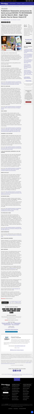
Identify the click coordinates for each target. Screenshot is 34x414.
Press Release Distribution (16, 388)
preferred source (18, 302)
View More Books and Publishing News (11, 331)
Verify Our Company (26, 391)
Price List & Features (15, 393)
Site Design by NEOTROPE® (22, 408)
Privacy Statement (16, 408)
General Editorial (7, 324)
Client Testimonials (25, 393)
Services (18, 3)
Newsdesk (2, 0)
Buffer (18, 310)
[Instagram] (30, 0)
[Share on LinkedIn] (7, 22)
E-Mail (12, 312)
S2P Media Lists (14, 394)
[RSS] (32, 0)
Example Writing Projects (15, 391)
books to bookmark (11, 327)
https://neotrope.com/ (16, 288)
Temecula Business (15, 324)
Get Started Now (6, 392)
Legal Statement (10, 408)
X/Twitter (18, 347)
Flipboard (13, 310)
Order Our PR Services (15, 399)
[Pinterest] (28, 0)
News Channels (12, 3)
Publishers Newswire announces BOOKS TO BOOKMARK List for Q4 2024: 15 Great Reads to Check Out (27, 66)
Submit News (14, 0)
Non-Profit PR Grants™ (26, 396)
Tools (23, 3)
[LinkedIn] (29, 0)
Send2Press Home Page (26, 386)
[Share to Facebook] (2, 22)
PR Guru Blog (25, 399)
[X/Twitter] (13, 371)
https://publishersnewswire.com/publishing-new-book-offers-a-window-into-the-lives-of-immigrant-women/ (11, 107)
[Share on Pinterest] (6, 22)
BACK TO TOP (17, 379)
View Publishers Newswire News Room (11, 329)
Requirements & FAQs (15, 396)
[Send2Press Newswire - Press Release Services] (5, 4)
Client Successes (25, 394)
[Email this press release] (9, 22)
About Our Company (26, 388)
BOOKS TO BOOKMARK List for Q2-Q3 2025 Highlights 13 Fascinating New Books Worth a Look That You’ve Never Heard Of (28, 56)
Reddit (5, 310)
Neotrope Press (13, 268)
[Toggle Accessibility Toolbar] (32, 412)
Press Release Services (8, 0)
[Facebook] (26, 0)
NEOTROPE (6, 404)
